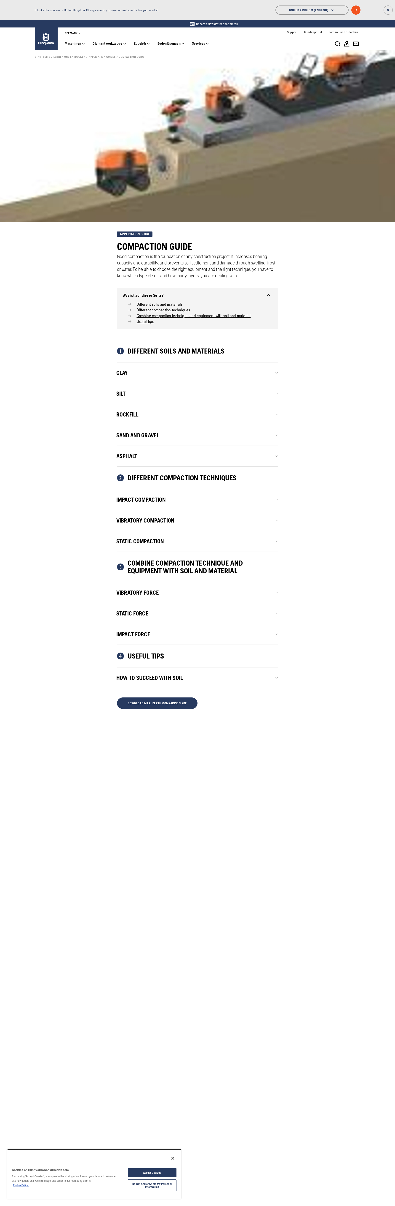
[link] (213, 24)
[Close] (173, 1158)
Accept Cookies (152, 1172)
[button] (157, 703)
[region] (94, 1174)
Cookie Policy (21, 1185)
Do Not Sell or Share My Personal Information (152, 1185)
